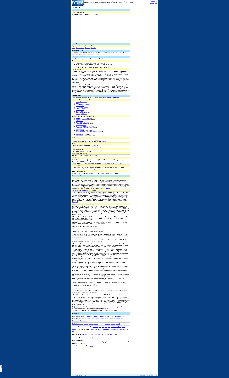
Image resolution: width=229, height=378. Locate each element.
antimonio (119, 329)
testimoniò (74, 331)
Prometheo (85, 375)
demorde (113, 324)
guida (156, 3)
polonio (123, 327)
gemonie (104, 141)
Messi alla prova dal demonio (83, 135)
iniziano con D (85, 334)
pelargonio (104, 327)
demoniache (89, 316)
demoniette (115, 316)
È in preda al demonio (81, 123)
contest (152, 3)
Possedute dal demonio (82, 119)
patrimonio (113, 329)
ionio (109, 327)
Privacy (1, 369)
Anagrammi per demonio (112, 97)
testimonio (125, 329)
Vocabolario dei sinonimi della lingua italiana (84, 178)
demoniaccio (96, 14)
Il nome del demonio (81, 125)
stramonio (74, 329)
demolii (96, 324)
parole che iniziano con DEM (101, 334)
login (91, 346)
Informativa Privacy (145, 375)
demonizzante (75, 321)
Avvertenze (154, 375)
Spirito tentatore (80, 110)
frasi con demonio (90, 58)
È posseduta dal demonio (82, 133)
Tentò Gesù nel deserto (82, 107)
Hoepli (73, 48)
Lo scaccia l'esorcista (81, 102)
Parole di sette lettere (77, 324)
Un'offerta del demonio (81, 126)
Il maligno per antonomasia (83, 104)
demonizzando (111, 318)
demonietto (81, 14)
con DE (91, 334)
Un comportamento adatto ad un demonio (86, 131)
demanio (97, 140)
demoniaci (95, 316)
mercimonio (101, 329)
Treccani (87, 48)
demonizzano (118, 318)
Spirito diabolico (80, 106)
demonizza (88, 318)
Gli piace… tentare (80, 108)
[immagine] (108, 188)
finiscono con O (114, 334)
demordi (118, 324)
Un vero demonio (80, 129)
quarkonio (113, 327)
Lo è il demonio (79, 121)
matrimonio (107, 329)
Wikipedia (93, 48)
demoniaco (102, 316)
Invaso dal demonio (81, 134)
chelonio (118, 327)
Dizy (73, 375)
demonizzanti (83, 321)
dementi (86, 324)
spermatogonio (97, 327)
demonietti (121, 316)
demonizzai (95, 318)
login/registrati (153, 1)
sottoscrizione (94, 338)
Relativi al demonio (80, 122)
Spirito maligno (79, 111)
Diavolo (77, 103)
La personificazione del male (83, 112)
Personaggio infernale (81, 114)
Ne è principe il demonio (82, 118)
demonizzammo (102, 318)
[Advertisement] (144, 33)
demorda (107, 324)
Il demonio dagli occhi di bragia (84, 127)
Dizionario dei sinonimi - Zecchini (81, 190)
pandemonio (94, 329)
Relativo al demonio (81, 130)
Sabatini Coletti (80, 48)
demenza (91, 324)
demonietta (108, 316)
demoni (96, 145)
